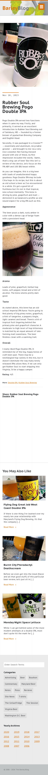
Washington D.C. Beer (15, 715)
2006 (26, 746)
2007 (16, 746)
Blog (15, 8)
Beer (22, 677)
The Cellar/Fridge (13, 703)
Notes (8, 690)
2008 (6, 746)
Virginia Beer (11, 709)
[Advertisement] (24, 428)
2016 (6, 736)
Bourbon (33, 677)
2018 (26, 732)
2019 (16, 732)
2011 (16, 741)
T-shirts (22, 696)
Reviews (28, 690)
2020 (6, 732)
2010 (26, 741)
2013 (37, 736)
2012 (6, 741)
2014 (26, 736)
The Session (32, 703)
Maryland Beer (28, 684)
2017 (37, 732)
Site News (10, 696)
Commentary (11, 684)
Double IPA (12, 383)
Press (17, 690)
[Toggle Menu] (41, 7)
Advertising (10, 677)
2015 (16, 736)
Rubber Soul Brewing (27, 383)
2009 (37, 741)
